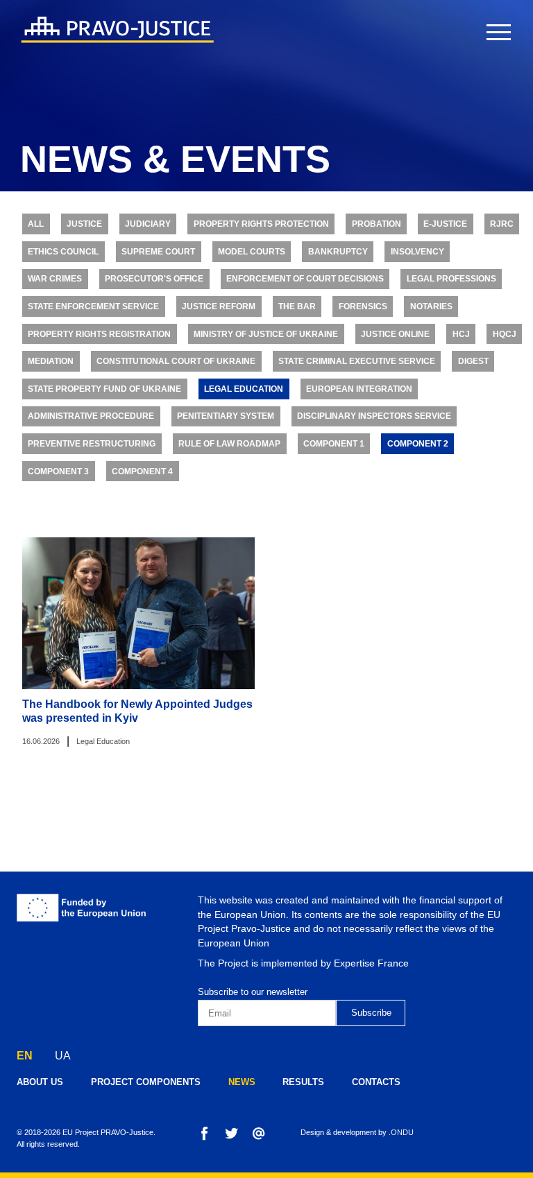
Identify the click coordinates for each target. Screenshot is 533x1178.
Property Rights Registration (99, 334)
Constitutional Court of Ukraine (175, 361)
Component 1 (333, 444)
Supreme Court (158, 252)
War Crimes (55, 279)
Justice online (395, 334)
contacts (376, 1082)
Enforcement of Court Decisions (305, 279)
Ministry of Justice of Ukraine (266, 334)
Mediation (51, 361)
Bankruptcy (338, 252)
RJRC (502, 224)
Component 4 (142, 471)
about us (40, 1082)
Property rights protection (261, 224)
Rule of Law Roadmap (229, 444)
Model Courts (251, 252)
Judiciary (148, 224)
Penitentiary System (225, 416)
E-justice (445, 224)
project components (146, 1082)
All (36, 224)
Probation (376, 224)
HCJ (461, 334)
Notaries (431, 306)
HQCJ (504, 334)
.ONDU (401, 1132)
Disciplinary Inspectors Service (374, 416)
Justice (84, 224)
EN (25, 1056)
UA (63, 1056)
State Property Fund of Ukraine (104, 389)
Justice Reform (218, 306)
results (303, 1082)
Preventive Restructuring (91, 444)
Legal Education (243, 389)
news (241, 1082)
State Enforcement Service (93, 306)
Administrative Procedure (91, 416)
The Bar (297, 306)
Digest (473, 361)
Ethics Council (63, 252)
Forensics (363, 306)
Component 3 (58, 471)
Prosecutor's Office (154, 279)
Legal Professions (451, 279)
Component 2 (417, 444)
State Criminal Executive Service (356, 361)
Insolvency (417, 252)
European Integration (359, 389)
